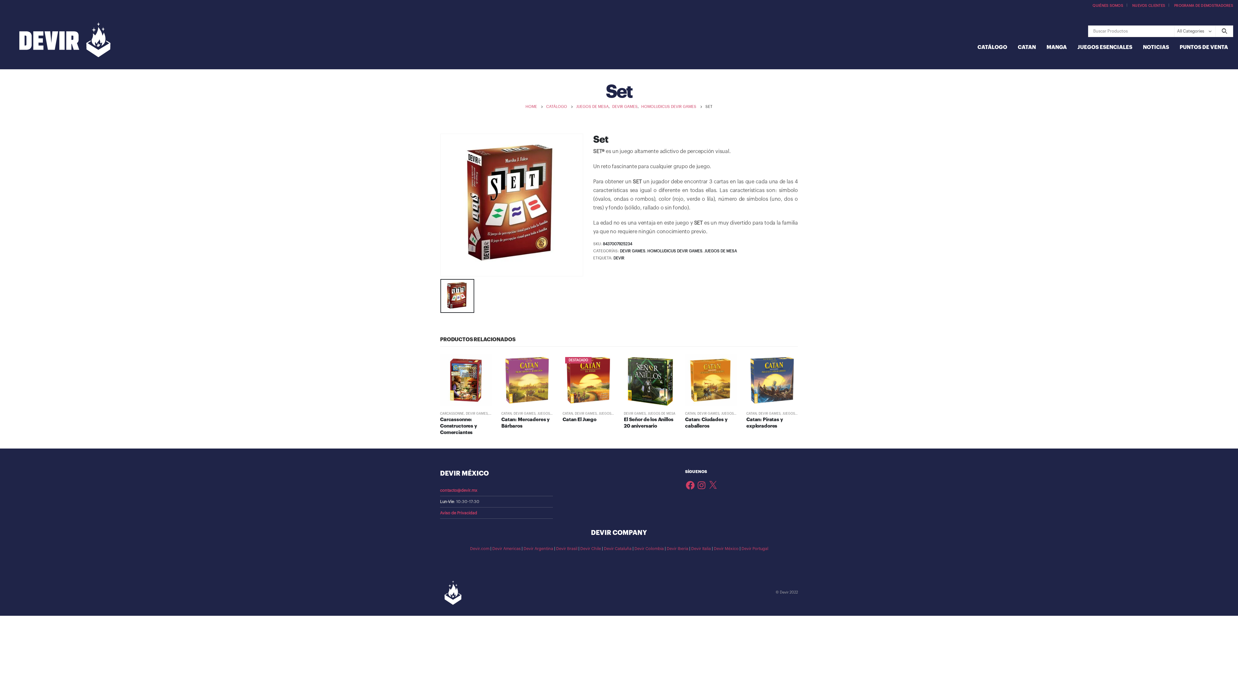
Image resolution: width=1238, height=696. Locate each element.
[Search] (1224, 31)
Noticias (1156, 47)
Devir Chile (590, 549)
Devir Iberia (677, 549)
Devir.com (479, 549)
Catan (1027, 47)
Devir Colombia (649, 549)
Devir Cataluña (618, 549)
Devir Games (632, 251)
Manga (1056, 47)
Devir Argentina (538, 549)
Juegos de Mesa (720, 251)
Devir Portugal (755, 549)
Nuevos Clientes (1148, 5)
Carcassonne (452, 413)
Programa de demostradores (1203, 5)
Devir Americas (506, 549)
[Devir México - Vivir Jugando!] (65, 40)
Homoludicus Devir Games (675, 251)
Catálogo (992, 47)
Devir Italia (701, 549)
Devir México (726, 549)
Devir (619, 258)
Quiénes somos (1108, 5)
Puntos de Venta (1204, 47)
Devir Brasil (566, 549)
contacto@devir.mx (458, 490)
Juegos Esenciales (1104, 47)
